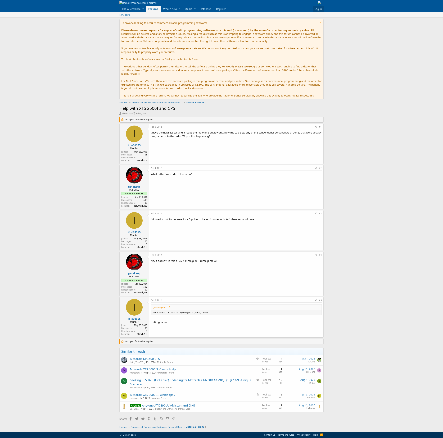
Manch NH (142, 160)
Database (205, 9)
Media (188, 9)
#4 (320, 254)
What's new (170, 9)
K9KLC (312, 382)
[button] (143, 9)
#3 (320, 213)
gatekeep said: (160, 307)
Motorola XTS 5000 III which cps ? (152, 395)
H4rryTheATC (136, 362)
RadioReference (131, 9)
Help (315, 434)
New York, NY (140, 205)
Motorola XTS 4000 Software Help (153, 369)
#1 (320, 126)
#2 (320, 168)
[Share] (316, 127)
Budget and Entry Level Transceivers (172, 408)
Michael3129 (136, 387)
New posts (124, 14)
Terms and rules (286, 434)
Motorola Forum (165, 362)
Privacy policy (303, 434)
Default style (129, 434)
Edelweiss (134, 408)
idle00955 (127, 113)
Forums (153, 9)
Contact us (269, 434)
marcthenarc (136, 372)
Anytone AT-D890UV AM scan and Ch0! (168, 405)
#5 (320, 300)
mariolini (134, 398)
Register (221, 9)
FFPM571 (310, 372)
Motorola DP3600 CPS (145, 359)
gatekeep (134, 186)
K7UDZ (311, 361)
